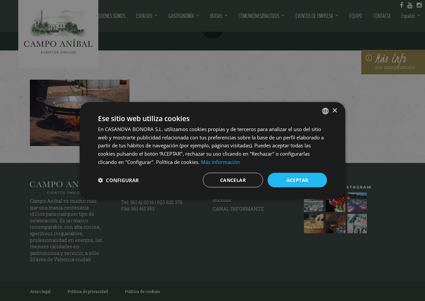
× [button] (334, 110)
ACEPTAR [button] (297, 180)
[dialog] (212, 150)
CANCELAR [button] (233, 180)
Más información (220, 161)
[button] (118, 180)
